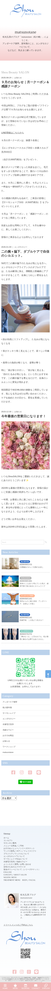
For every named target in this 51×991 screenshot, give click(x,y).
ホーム (6, 838)
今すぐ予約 (48, 674)
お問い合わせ (25, 864)
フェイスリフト (30, 851)
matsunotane (25, 578)
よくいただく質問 (11, 864)
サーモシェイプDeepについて (15, 859)
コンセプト (8, 840)
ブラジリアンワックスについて (16, 854)
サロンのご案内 (10, 843)
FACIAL (32, 880)
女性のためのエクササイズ (15, 867)
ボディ (19, 851)
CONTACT (36, 988)
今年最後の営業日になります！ (23, 416)
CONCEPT (8, 875)
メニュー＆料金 (10, 846)
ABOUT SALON (20, 875)
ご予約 (21, 846)
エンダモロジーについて (14, 856)
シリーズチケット (27, 848)
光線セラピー (8, 730)
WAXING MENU (10, 877)
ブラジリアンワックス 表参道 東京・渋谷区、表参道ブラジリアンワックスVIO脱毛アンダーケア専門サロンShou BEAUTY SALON (25, 978)
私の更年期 (25, 561)
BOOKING (26, 988)
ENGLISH (8, 872)
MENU (15, 988)
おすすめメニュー (11, 848)
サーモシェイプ (9, 713)
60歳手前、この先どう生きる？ (32, 620)
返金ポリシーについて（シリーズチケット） (22, 869)
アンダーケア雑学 (27, 596)
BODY (24, 880)
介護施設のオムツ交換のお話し (31, 567)
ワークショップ (9, 747)
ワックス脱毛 (9, 851)
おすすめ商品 (8, 735)
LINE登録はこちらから (12, 132)
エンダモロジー (20, 247)
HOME (5, 988)
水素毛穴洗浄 (8, 724)
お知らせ (18, 78)
